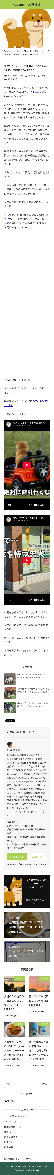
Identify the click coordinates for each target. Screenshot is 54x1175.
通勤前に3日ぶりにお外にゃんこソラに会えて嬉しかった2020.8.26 (32, 676)
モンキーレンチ (39, 1166)
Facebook (26, 864)
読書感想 (8, 1147)
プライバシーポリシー (24, 1158)
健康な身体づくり (12, 1126)
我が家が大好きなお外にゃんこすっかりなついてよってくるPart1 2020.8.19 (33, 690)
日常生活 (12, 79)
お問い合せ (9, 1158)
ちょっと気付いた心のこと (16, 1116)
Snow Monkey (14, 1166)
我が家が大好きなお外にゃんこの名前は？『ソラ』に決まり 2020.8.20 (32, 704)
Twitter (13, 864)
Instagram (41, 864)
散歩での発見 (10, 1136)
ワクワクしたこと (12, 1121)
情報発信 (8, 1131)
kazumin (38, 92)
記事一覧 (37, 856)
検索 (44, 1084)
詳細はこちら (17, 856)
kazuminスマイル (27, 4)
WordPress (33, 1170)
